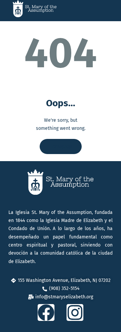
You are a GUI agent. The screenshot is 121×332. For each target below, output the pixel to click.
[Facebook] (46, 312)
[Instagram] (75, 312)
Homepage (60, 146)
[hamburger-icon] (100, 11)
